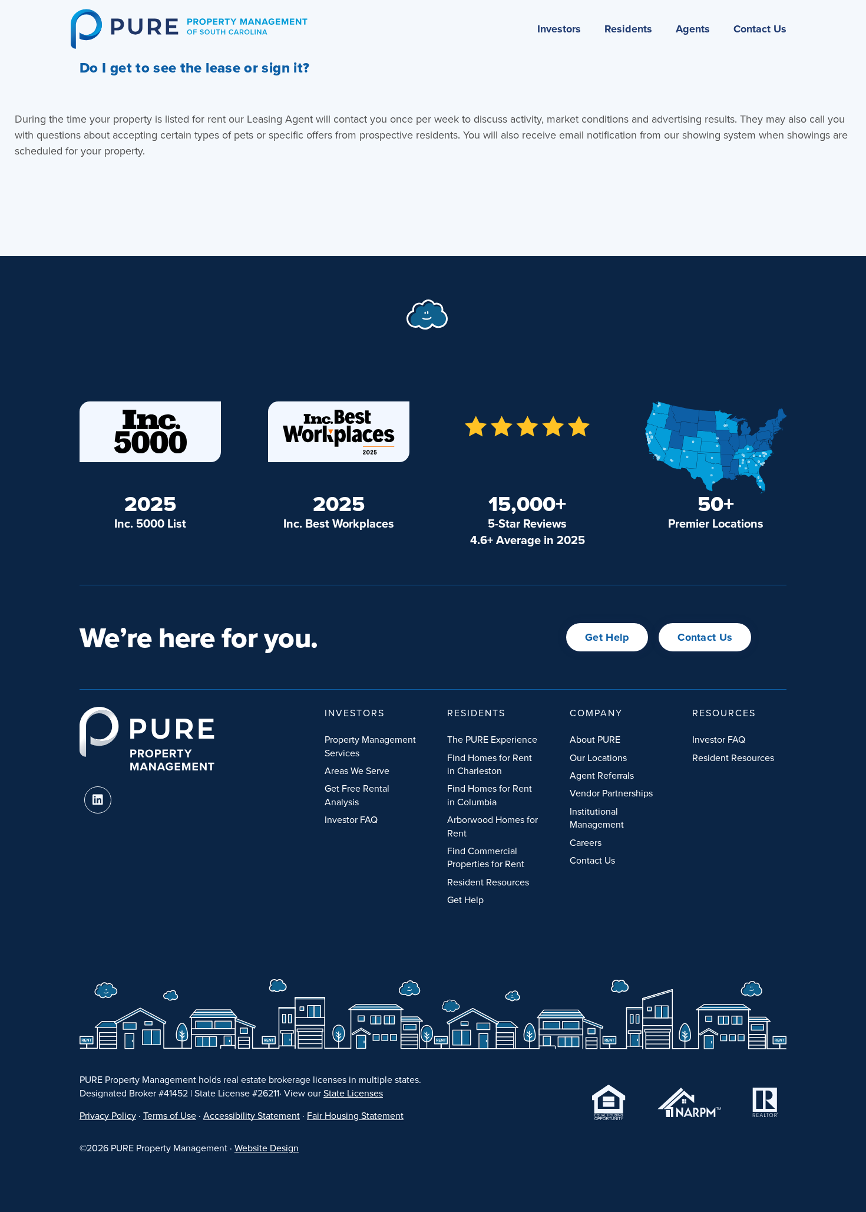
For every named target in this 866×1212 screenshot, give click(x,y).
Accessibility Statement (251, 1115)
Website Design (266, 1147)
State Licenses (353, 1092)
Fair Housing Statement (355, 1115)
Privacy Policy (108, 1115)
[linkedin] (97, 800)
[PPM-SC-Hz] (189, 13)
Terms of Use (169, 1115)
